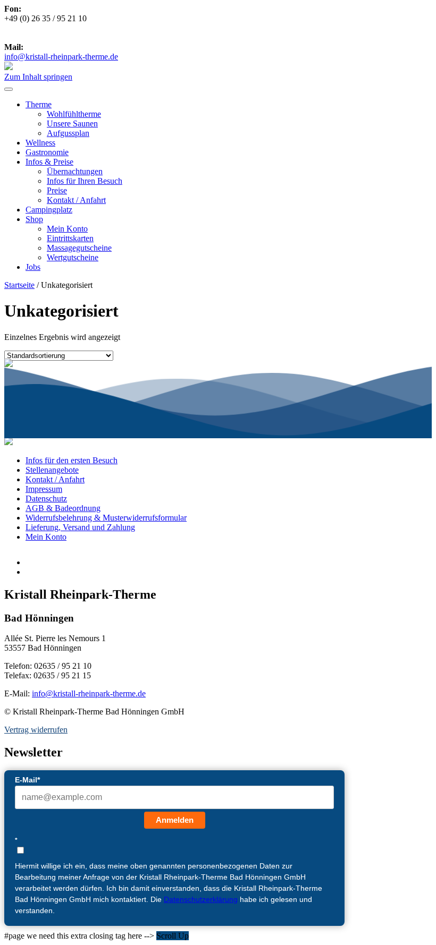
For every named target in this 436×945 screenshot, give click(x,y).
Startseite (19, 285)
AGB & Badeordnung (63, 508)
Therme (39, 104)
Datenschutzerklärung (201, 899)
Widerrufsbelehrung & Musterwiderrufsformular (106, 517)
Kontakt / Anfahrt (76, 200)
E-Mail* (27, 780)
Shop (34, 219)
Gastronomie (47, 152)
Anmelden (175, 819)
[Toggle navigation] (8, 89)
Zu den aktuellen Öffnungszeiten (78, 37)
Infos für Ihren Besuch (84, 180)
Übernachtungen (75, 171)
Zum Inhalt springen (38, 76)
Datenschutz (46, 498)
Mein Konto (67, 228)
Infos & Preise (49, 161)
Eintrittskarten (70, 238)
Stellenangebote (52, 469)
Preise (57, 190)
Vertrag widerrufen (36, 729)
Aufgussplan (68, 133)
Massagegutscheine (79, 247)
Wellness (40, 142)
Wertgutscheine (72, 257)
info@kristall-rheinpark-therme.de (61, 56)
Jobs (33, 266)
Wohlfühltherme (74, 113)
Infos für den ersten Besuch (72, 460)
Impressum (44, 488)
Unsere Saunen (72, 123)
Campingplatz (49, 209)
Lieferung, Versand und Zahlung (80, 527)
